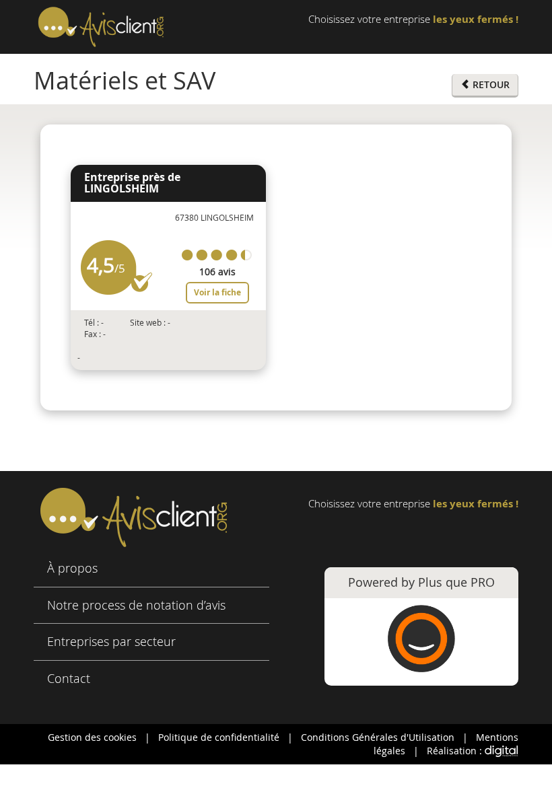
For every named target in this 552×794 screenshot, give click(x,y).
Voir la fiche (217, 292)
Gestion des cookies (92, 737)
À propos (72, 568)
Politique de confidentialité (218, 737)
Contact (68, 678)
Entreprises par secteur (111, 641)
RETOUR (490, 84)
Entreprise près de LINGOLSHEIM (132, 183)
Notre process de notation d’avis (136, 605)
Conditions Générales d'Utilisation (377, 737)
